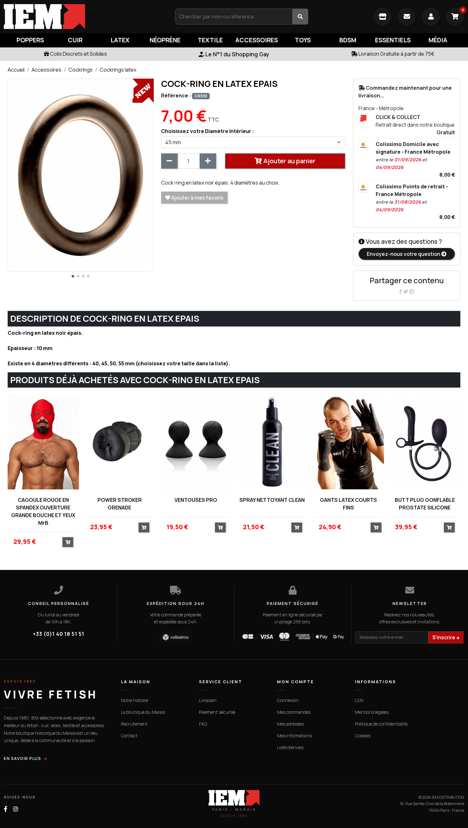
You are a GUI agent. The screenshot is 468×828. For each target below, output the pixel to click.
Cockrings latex (118, 69)
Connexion (288, 700)
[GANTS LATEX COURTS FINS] (348, 442)
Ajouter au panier (289, 161)
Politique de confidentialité (381, 724)
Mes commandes (293, 712)
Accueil (16, 69)
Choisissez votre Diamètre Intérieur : (207, 131)
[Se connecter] (431, 17)
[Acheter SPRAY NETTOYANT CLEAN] (296, 527)
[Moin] (169, 161)
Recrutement (134, 724)
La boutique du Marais (143, 712)
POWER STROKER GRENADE (119, 503)
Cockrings (80, 69)
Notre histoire (134, 700)
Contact (129, 736)
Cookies (362, 736)
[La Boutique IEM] (382, 17)
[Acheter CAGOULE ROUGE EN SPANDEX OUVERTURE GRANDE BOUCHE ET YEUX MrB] (67, 542)
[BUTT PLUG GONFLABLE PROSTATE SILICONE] (424, 442)
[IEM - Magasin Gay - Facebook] (5, 809)
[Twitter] (406, 291)
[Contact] (407, 17)
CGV (359, 700)
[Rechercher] (300, 17)
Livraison (207, 700)
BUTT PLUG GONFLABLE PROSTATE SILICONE (425, 503)
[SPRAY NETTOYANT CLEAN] (272, 442)
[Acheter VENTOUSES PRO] (220, 527)
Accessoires (46, 69)
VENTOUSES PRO (195, 499)
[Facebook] (401, 291)
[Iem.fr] (78, 16)
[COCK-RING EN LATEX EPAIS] (80, 174)
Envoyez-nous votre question (404, 253)
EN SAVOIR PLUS (22, 758)
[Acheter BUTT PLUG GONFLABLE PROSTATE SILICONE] (449, 527)
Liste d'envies (290, 747)
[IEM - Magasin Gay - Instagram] (15, 809)
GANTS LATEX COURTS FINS (348, 503)
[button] (73, 276)
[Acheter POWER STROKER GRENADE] (143, 527)
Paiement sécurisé (217, 712)
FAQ (203, 724)
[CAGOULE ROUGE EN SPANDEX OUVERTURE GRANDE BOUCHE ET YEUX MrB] (43, 442)
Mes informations (294, 736)
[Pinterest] (411, 291)
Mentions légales (371, 712)
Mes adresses (290, 724)
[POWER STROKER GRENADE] (119, 442)
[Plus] (208, 161)
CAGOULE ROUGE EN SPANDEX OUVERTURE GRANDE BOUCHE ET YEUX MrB (43, 511)
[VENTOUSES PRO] (195, 442)
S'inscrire (444, 637)
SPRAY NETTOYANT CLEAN (272, 499)
